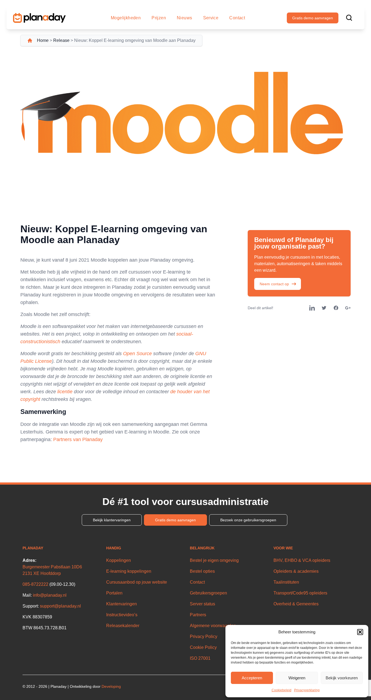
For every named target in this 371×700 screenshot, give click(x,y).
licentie (65, 391)
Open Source (137, 353)
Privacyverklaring (307, 690)
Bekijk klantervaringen (112, 520)
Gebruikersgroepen (208, 593)
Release (61, 40)
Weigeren (296, 678)
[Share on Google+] (348, 308)
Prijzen (159, 18)
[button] (360, 632)
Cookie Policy (203, 647)
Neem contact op (274, 284)
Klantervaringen (121, 604)
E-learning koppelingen (128, 571)
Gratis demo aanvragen (312, 18)
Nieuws (184, 18)
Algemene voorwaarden (213, 625)
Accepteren (252, 678)
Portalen (114, 593)
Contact (237, 18)
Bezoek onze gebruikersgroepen (248, 520)
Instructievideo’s (121, 614)
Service (211, 18)
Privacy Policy (203, 636)
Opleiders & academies (296, 571)
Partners (198, 614)
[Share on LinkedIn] (312, 308)
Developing (111, 686)
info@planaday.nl (50, 595)
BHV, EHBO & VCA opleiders (301, 560)
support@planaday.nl (60, 606)
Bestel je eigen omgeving (214, 560)
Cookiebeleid (281, 690)
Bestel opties (202, 571)
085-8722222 (35, 584)
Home (43, 40)
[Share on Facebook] (336, 308)
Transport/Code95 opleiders (300, 593)
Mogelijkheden (126, 18)
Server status (202, 604)
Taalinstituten (286, 582)
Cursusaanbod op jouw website (136, 582)
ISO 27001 (200, 658)
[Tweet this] (324, 308)
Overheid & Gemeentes (296, 604)
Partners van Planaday (78, 439)
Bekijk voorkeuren (342, 678)
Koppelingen (118, 560)
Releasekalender (122, 625)
